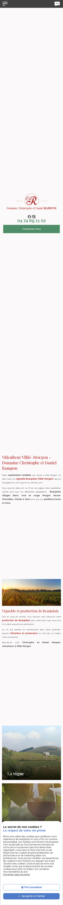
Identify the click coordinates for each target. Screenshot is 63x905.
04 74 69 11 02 (31, 221)
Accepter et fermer (33, 896)
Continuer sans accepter (16, 874)
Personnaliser (33, 887)
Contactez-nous (31, 229)
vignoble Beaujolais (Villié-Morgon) (34, 479)
